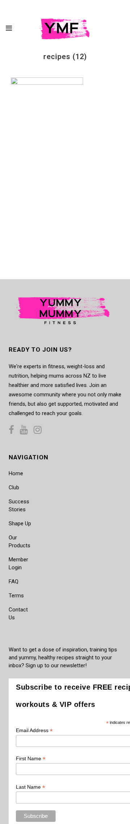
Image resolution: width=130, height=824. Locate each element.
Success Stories (19, 505)
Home (16, 473)
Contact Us (18, 613)
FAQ (13, 581)
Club (14, 487)
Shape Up (20, 523)
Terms (16, 595)
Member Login (18, 563)
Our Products (19, 541)
